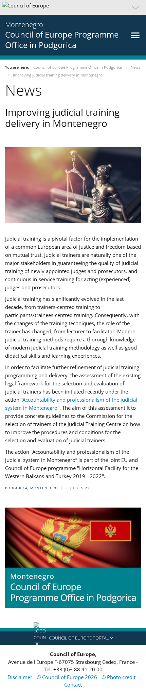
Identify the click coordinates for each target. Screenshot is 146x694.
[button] (73, 7)
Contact (73, 684)
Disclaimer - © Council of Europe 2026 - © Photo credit (72, 677)
